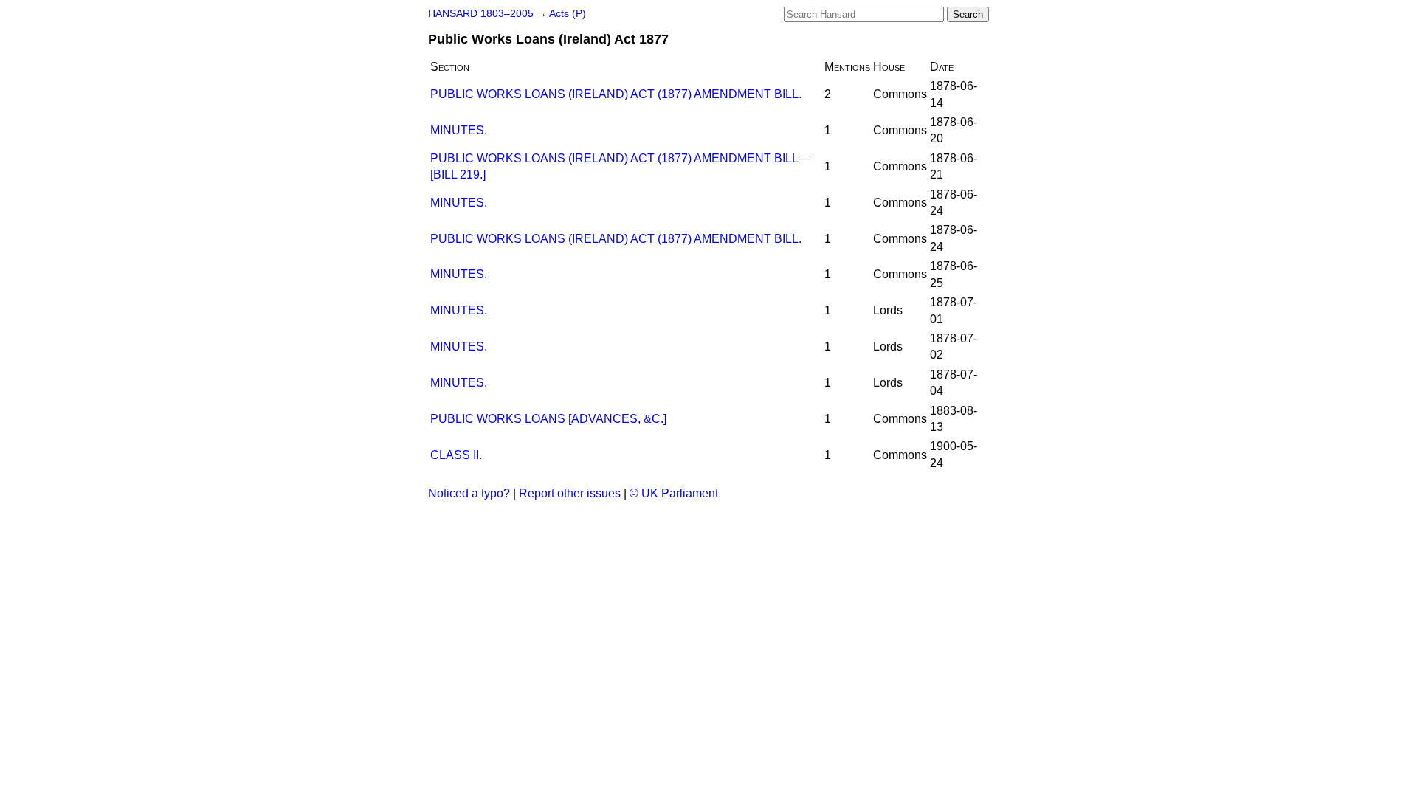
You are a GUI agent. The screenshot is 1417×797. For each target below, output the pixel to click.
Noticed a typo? (469, 493)
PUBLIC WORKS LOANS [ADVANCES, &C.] (548, 419)
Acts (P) (567, 13)
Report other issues (570, 493)
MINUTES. (458, 130)
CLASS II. (456, 455)
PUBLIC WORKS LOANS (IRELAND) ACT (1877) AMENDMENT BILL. (615, 94)
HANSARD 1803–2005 (481, 13)
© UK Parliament (674, 493)
